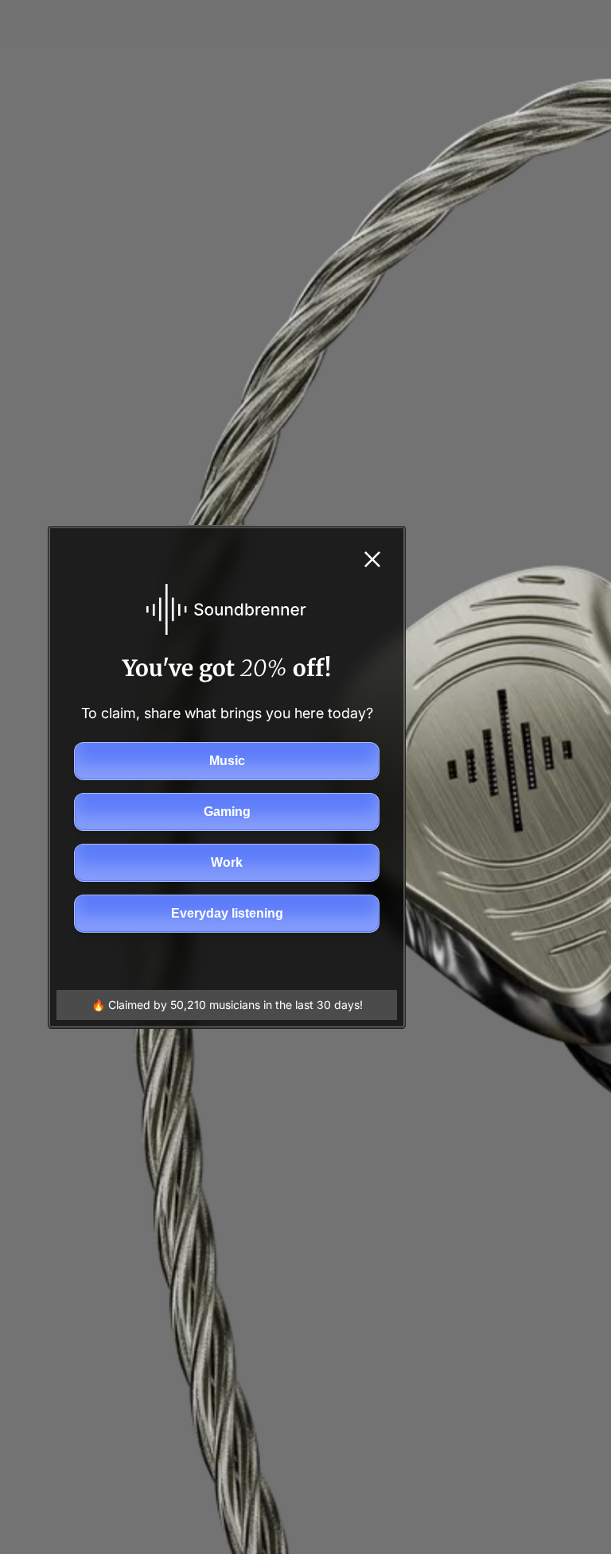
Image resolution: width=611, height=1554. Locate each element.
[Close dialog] (372, 559)
